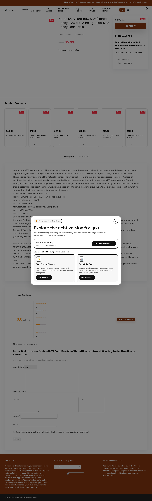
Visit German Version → (104, 244)
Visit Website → (44, 277)
